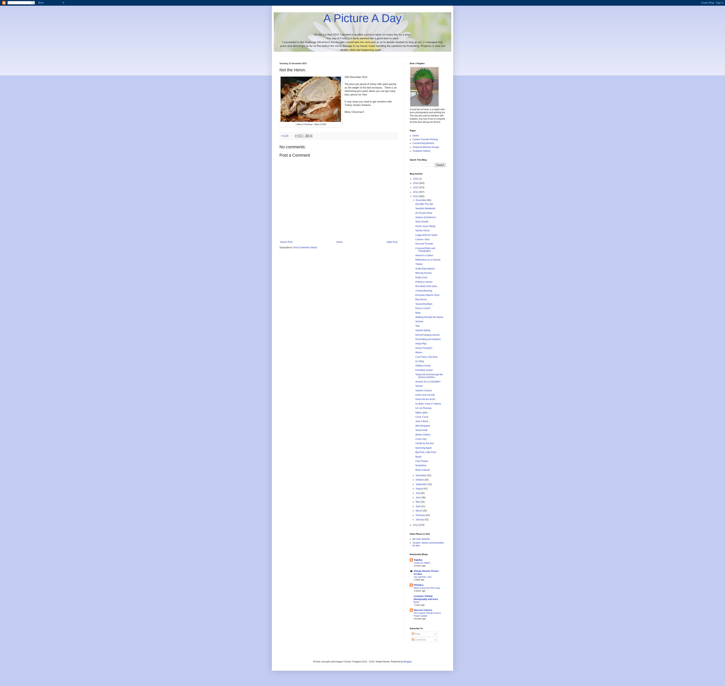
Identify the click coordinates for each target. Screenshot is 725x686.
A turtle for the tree (424, 443)
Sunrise (419, 321)
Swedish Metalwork (425, 208)
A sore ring (420, 439)
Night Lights (421, 412)
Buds (418, 312)
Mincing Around (423, 273)
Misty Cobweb (422, 470)
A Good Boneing (423, 290)
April (418, 506)
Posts (417, 634)
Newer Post (286, 242)
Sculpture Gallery (421, 151)
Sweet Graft (421, 430)
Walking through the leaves (429, 317)
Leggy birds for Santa (426, 235)
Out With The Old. (424, 204)
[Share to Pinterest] (311, 136)
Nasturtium (421, 465)
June (418, 497)
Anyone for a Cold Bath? (427, 381)
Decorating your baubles (428, 339)
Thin (417, 326)
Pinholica (418, 585)
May (418, 502)
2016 (416, 183)
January (420, 519)
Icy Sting (419, 361)
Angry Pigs (421, 343)
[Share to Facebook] (307, 136)
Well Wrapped (422, 426)
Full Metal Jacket (424, 370)
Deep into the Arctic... (426, 399)
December (421, 200)
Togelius (418, 560)
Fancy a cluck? (423, 308)
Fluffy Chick (421, 277)
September (422, 484)
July (418, 493)
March (419, 510)
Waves (418, 352)
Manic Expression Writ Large (427, 588)
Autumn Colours (423, 390)
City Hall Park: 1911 (423, 577)
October (420, 479)
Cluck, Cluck (421, 417)
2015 (416, 187)
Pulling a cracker (424, 282)
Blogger (408, 661)
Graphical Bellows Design (426, 147)
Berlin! (416, 602)
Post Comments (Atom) (305, 247)
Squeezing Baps (423, 304)
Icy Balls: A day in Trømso (428, 403)
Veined (419, 386)
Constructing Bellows (423, 143)
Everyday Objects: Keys (427, 295)
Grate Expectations (425, 268)
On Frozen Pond (423, 213)
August (419, 488)
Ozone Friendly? (423, 348)
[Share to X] (304, 136)
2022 (416, 179)
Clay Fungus (421, 461)
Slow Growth (421, 221)
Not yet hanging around (427, 335)
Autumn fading (422, 330)
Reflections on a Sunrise (427, 259)
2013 (416, 196)
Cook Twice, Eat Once (426, 357)
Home (339, 242)
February (421, 515)
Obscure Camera (423, 610)
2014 (416, 192)
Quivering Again (423, 448)
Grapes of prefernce (425, 217)
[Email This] (296, 136)
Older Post (392, 242)
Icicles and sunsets (425, 395)
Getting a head (422, 365)
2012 (416, 525)
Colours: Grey (422, 239)
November (421, 475)
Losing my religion (422, 563)
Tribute (419, 264)
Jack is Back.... (422, 421)
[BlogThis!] (300, 136)
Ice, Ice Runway (423, 408)
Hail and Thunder (424, 243)
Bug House (421, 299)
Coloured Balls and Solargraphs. (425, 249)
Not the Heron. (422, 230)
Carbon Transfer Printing (425, 139)
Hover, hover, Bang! (425, 226)
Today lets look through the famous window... (429, 375)
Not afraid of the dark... (426, 286)
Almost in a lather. (424, 255)
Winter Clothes (422, 434)
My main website (421, 539)
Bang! (418, 456)
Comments (420, 639)
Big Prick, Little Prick (425, 452)
